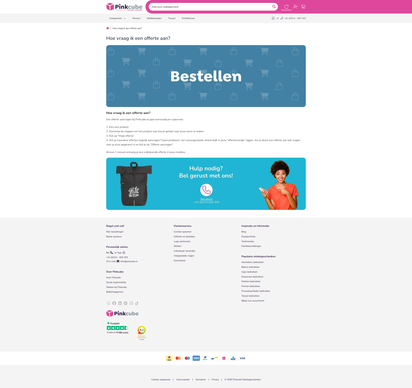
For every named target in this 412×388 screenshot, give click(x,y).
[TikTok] (136, 303)
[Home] (107, 28)
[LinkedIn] (119, 303)
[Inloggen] (295, 7)
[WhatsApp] (273, 18)
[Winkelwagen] (303, 7)
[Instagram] (131, 303)
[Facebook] (114, 303)
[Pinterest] (125, 303)
